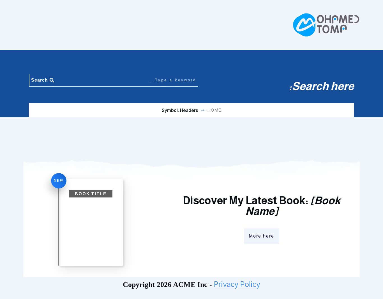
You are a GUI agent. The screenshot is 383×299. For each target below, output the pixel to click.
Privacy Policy (237, 284)
